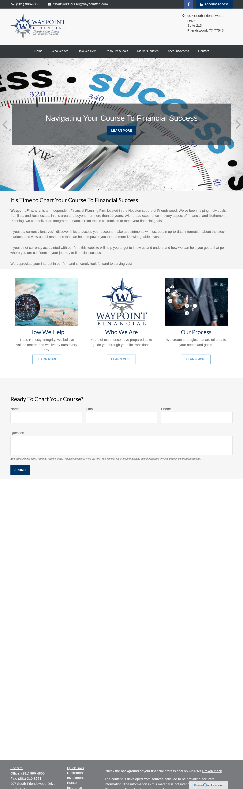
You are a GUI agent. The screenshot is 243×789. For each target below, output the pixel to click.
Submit (20, 470)
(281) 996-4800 (33, 773)
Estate (72, 783)
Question (17, 433)
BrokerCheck (212, 771)
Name (15, 409)
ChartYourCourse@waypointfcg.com (80, 4)
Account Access (216, 4)
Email (90, 409)
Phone (166, 409)
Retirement (75, 773)
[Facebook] (188, 4)
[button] (38, 51)
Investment (75, 778)
